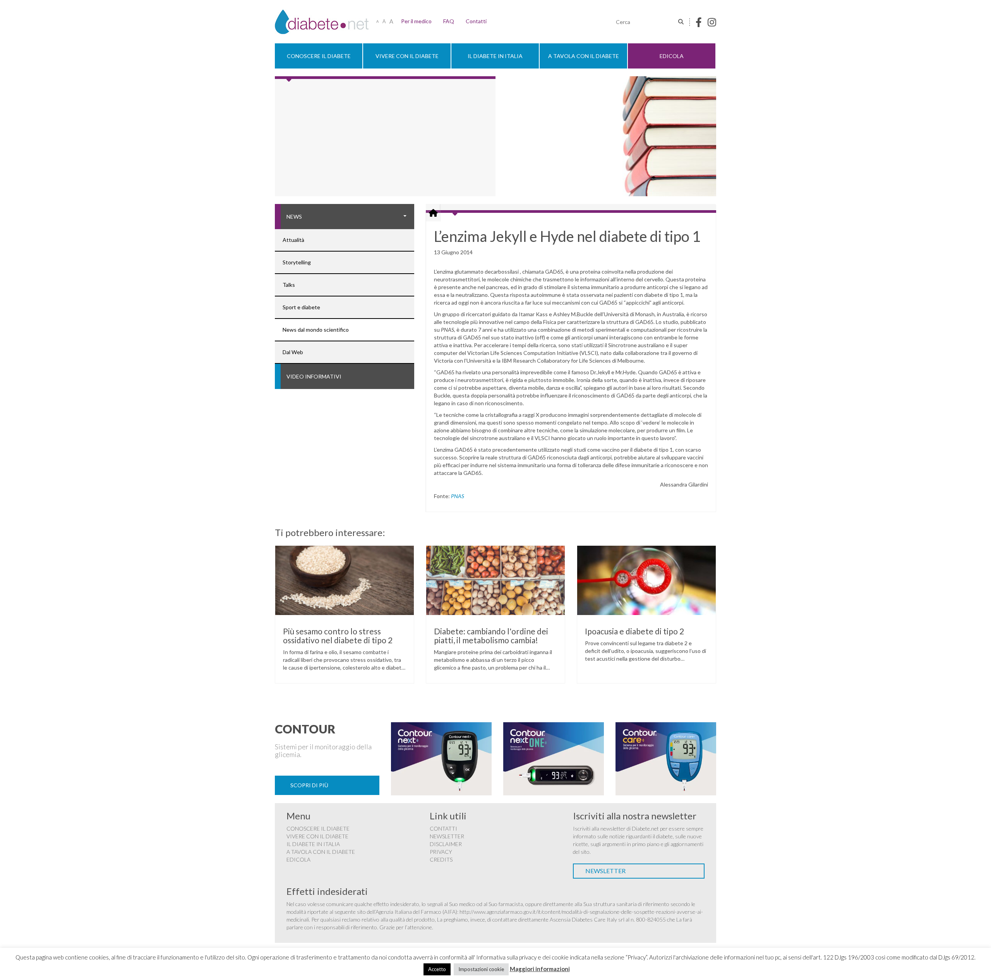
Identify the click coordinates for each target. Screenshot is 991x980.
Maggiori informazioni (540, 968)
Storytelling (297, 262)
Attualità (293, 239)
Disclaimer (446, 844)
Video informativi (313, 376)
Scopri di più (309, 785)
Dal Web (293, 352)
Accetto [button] (437, 969)
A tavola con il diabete (583, 56)
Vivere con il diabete (407, 56)
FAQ (448, 21)
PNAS (457, 496)
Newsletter (447, 836)
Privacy (441, 851)
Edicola (672, 56)
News (294, 216)
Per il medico (416, 21)
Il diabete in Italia (495, 56)
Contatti (476, 21)
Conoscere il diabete (319, 56)
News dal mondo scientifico (316, 329)
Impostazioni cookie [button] (481, 969)
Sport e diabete (301, 307)
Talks (289, 284)
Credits (441, 859)
